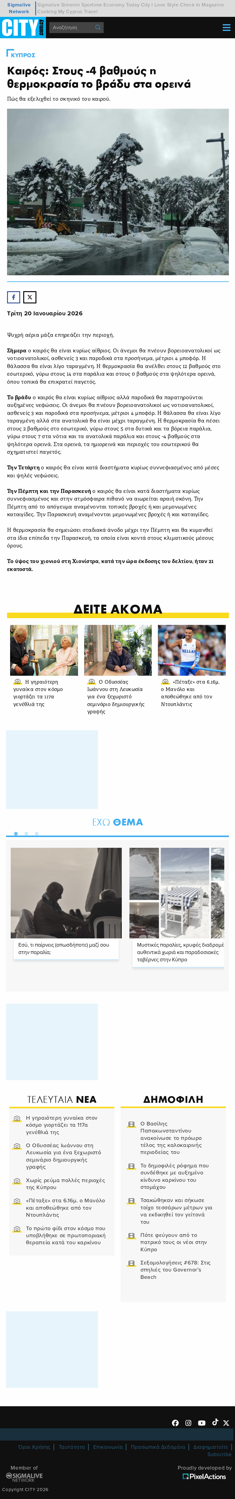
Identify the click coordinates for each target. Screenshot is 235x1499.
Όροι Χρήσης (34, 1447)
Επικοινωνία (108, 1447)
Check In (190, 5)
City (145, 5)
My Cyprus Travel (78, 12)
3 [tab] (35, 832)
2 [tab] (25, 832)
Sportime (91, 5)
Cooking (47, 12)
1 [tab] (14, 832)
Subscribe (219, 1454)
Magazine (213, 5)
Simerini (70, 5)
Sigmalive (48, 5)
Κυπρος (23, 55)
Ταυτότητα (72, 1447)
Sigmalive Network (19, 8)
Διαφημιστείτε (210, 1447)
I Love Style (164, 5)
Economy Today (121, 5)
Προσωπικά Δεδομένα (158, 1447)
